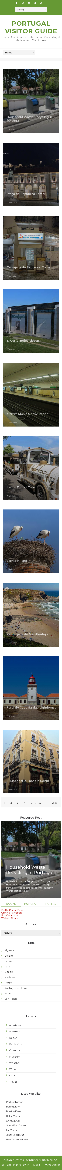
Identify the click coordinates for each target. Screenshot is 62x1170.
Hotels (50, 904)
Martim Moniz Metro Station (27, 414)
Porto (8, 982)
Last (54, 802)
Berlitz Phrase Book (12, 910)
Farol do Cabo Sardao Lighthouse (31, 707)
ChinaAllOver (13, 1120)
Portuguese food (16, 988)
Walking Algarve (10, 918)
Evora (8, 961)
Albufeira (15, 1025)
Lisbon (8, 971)
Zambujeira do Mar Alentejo (27, 634)
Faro (7, 966)
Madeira (9, 977)
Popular (31, 904)
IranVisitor (11, 1130)
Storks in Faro (17, 561)
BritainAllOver (13, 1111)
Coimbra (14, 1050)
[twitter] (35, 3)
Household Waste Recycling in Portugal (30, 869)
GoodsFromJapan (16, 1125)
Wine (12, 1069)
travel (13, 1081)
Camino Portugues (11, 912)
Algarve (9, 950)
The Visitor (12, 129)
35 (40, 802)
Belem (8, 955)
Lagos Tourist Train (21, 487)
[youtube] (41, 3)
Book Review (18, 1044)
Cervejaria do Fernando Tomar (29, 267)
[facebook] (16, 3)
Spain (8, 993)
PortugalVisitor (14, 1102)
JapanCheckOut (15, 1134)
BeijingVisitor (13, 1106)
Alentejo (14, 1031)
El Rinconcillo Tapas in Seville (28, 781)
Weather (15, 1063)
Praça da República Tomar (26, 194)
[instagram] (22, 3)
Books (11, 904)
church (14, 1075)
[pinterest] (29, 3)
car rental (11, 998)
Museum (15, 1056)
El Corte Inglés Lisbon (23, 340)
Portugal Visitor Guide (41, 1160)
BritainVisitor (13, 1116)
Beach (13, 1037)
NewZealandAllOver (17, 1139)
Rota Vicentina (9, 915)
